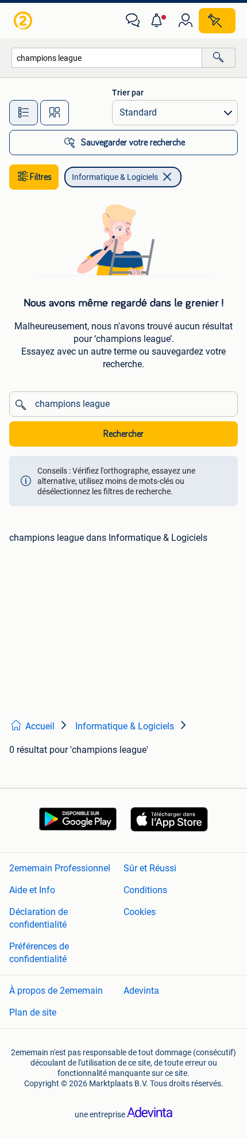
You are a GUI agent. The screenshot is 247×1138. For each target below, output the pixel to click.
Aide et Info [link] (32, 890)
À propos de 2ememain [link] (56, 990)
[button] (159, 20)
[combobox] (106, 58)
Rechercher (123, 434)
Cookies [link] (140, 911)
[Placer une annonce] (217, 20)
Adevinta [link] (141, 990)
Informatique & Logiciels (115, 177)
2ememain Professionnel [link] (59, 868)
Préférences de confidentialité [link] (39, 952)
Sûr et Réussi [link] (150, 868)
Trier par (128, 92)
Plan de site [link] (32, 1012)
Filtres (41, 177)
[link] (24, 20)
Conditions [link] (145, 890)
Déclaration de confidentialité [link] (38, 918)
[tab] (23, 112)
